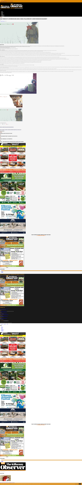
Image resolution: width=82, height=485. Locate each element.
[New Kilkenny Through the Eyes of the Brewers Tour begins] (0, 481)
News (0, 140)
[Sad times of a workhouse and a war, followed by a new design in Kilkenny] (19, 43)
